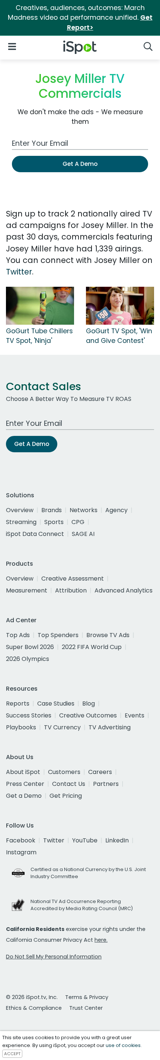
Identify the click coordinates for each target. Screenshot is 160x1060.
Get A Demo (80, 164)
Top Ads (18, 635)
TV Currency (62, 727)
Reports (17, 703)
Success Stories (28, 715)
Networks (83, 510)
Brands (51, 510)
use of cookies (123, 1045)
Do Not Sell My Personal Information (54, 956)
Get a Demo (24, 795)
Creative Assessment (72, 578)
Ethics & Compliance (34, 1008)
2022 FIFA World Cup (92, 647)
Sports (54, 522)
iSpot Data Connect (35, 534)
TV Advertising (110, 727)
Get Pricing (65, 795)
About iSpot (23, 772)
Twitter (19, 271)
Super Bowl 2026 (30, 647)
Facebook (20, 840)
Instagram (21, 852)
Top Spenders (58, 635)
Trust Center (86, 1008)
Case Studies (55, 703)
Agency (116, 510)
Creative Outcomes (88, 715)
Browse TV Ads (107, 635)
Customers (64, 772)
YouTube (84, 840)
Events (134, 715)
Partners (106, 784)
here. (101, 940)
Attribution (71, 590)
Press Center (25, 784)
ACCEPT (12, 1054)
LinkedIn (117, 840)
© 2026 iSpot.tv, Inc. (32, 997)
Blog (88, 703)
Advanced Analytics (124, 590)
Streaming (21, 522)
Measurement (26, 590)
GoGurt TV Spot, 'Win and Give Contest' (119, 336)
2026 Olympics (27, 659)
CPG (77, 522)
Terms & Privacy (86, 997)
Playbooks (21, 727)
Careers (100, 772)
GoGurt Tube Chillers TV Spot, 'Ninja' (39, 336)
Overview (19, 510)
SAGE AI (83, 534)
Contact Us (68, 784)
